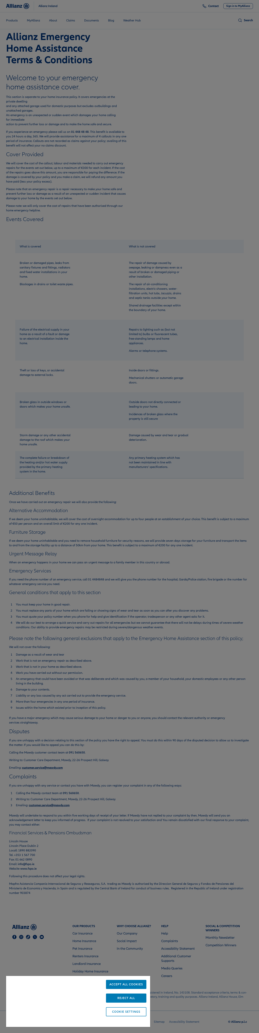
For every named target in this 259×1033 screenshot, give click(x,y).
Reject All (126, 998)
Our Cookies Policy (61, 1022)
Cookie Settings (126, 1012)
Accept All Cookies (126, 984)
